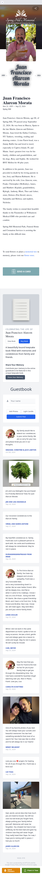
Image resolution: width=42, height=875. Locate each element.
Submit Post (21, 417)
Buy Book (24, 341)
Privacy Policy (14, 865)
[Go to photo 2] (21, 807)
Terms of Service (27, 865)
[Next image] (36, 795)
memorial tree (31, 251)
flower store (29, 255)
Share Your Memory (15, 377)
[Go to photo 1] (20, 807)
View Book (11, 341)
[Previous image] (5, 795)
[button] (21, 473)
